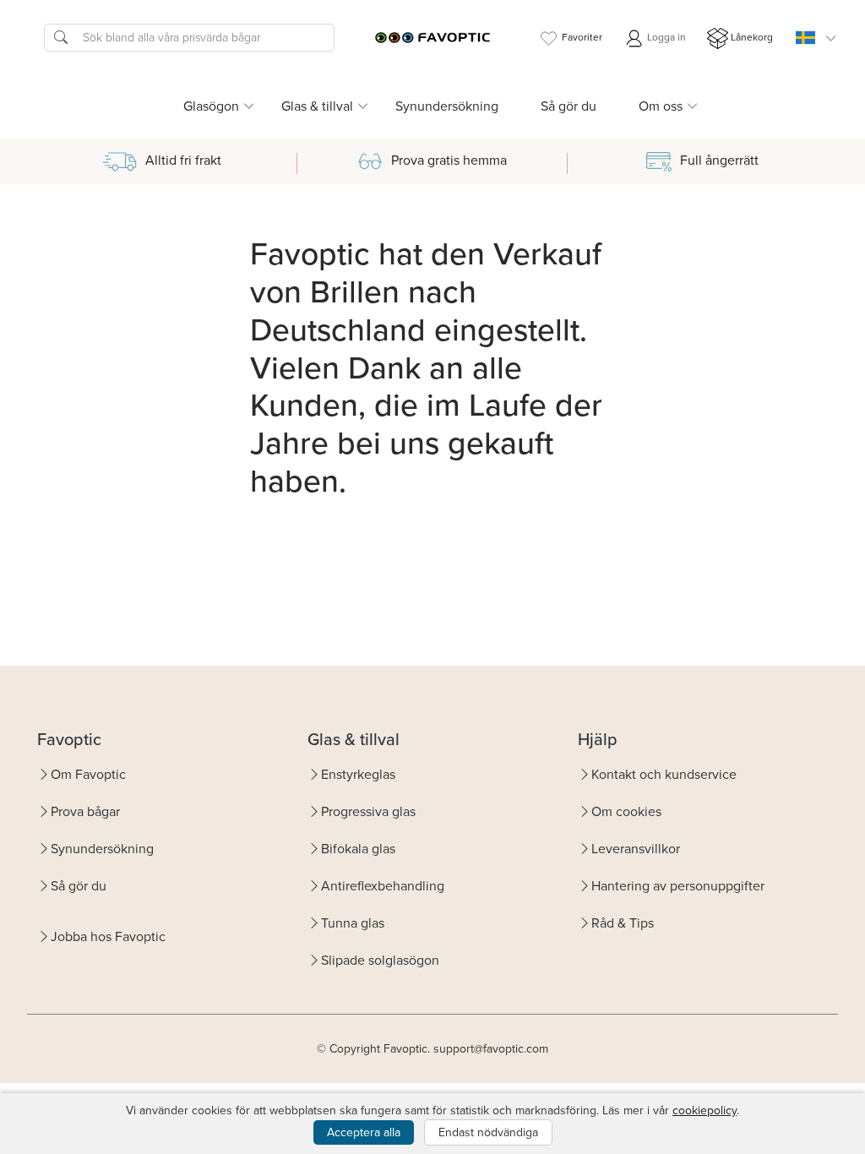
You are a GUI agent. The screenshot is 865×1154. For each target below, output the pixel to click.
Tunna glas (352, 923)
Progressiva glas (368, 811)
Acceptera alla (363, 1132)
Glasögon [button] (211, 106)
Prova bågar (85, 811)
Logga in (665, 37)
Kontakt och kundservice (664, 774)
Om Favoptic (88, 774)
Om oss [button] (661, 106)
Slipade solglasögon (380, 960)
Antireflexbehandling (382, 885)
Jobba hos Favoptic (108, 936)
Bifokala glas (358, 848)
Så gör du (568, 106)
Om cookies (626, 811)
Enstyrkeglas (358, 774)
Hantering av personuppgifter (677, 885)
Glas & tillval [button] (317, 106)
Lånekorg (752, 37)
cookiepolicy (704, 1110)
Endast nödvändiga (488, 1132)
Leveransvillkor (635, 848)
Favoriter (582, 37)
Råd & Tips (622, 923)
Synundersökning (446, 106)
